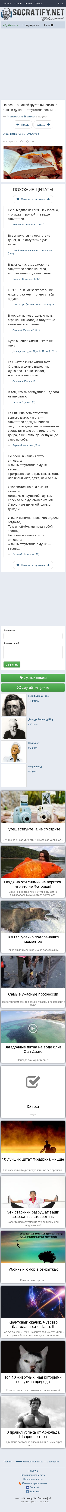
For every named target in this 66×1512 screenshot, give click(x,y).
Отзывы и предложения (34, 1483)
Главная (8, 1461)
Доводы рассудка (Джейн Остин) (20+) (34, 351)
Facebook (35, 1487)
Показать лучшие (33, 199)
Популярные (31, 25)
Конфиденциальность (33, 1474)
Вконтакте (34, 1491)
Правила (33, 1470)
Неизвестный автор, (26, 116)
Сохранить (12, 664)
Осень (21, 133)
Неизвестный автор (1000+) (28, 224)
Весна (13, 133)
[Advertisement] (33, 64)
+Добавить (10, 25)
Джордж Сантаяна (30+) (26, 279)
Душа (5, 133)
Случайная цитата (35, 687)
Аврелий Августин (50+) (26, 445)
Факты (28, 3)
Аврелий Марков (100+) (26, 330)
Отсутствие (33, 133)
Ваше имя (9, 630)
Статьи (17, 3)
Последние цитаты (33, 1479)
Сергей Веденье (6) (23, 402)
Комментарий (11, 643)
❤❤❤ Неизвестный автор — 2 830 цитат (37, 1461)
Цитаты (7, 3)
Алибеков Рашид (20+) (25, 381)
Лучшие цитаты (35, 677)
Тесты (38, 3)
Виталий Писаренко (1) (25, 554)
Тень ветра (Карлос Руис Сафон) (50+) (35, 304)
